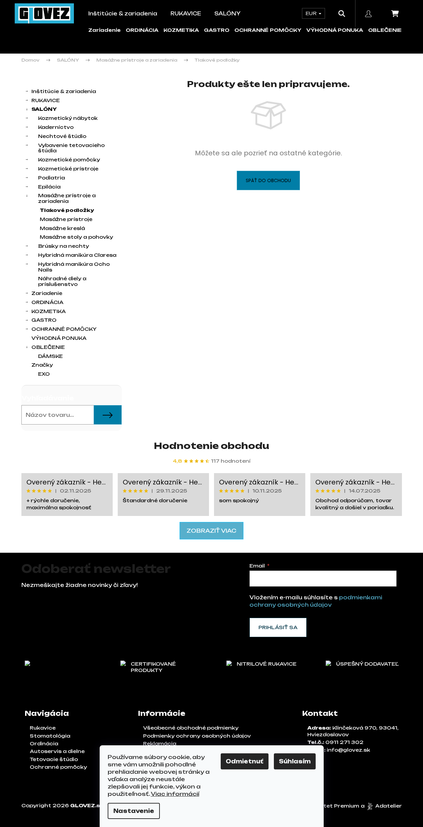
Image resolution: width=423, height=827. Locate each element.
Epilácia (49, 187)
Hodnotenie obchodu (211, 445)
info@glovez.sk (348, 750)
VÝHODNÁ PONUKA (334, 30)
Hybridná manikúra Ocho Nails (74, 267)
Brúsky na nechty (63, 246)
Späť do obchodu (268, 180)
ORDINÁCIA (142, 30)
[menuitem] (123, 13)
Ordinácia (44, 743)
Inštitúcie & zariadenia (63, 91)
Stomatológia (50, 736)
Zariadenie (104, 30)
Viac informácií (175, 794)
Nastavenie (133, 811)
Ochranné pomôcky (58, 767)
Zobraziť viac (211, 530)
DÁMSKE (50, 356)
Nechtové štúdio (62, 136)
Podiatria (51, 177)
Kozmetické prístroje (68, 168)
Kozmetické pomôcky (69, 159)
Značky (42, 365)
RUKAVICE (45, 100)
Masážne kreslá (62, 228)
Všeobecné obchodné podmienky (190, 728)
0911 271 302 (344, 742)
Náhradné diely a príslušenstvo (62, 281)
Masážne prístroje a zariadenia (67, 198)
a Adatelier (381, 806)
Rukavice (43, 728)
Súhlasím (295, 761)
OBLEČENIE (385, 30)
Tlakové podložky (67, 210)
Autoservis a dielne (57, 751)
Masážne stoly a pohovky (76, 237)
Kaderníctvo (56, 127)
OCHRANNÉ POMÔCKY (267, 30)
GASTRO (216, 30)
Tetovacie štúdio (54, 759)
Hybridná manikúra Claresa (77, 255)
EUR (312, 13)
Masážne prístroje (66, 219)
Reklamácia (159, 743)
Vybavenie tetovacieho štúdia (71, 148)
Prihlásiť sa (278, 627)
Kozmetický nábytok (68, 118)
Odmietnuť (244, 761)
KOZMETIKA (181, 30)
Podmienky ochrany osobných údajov (197, 736)
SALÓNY (44, 109)
